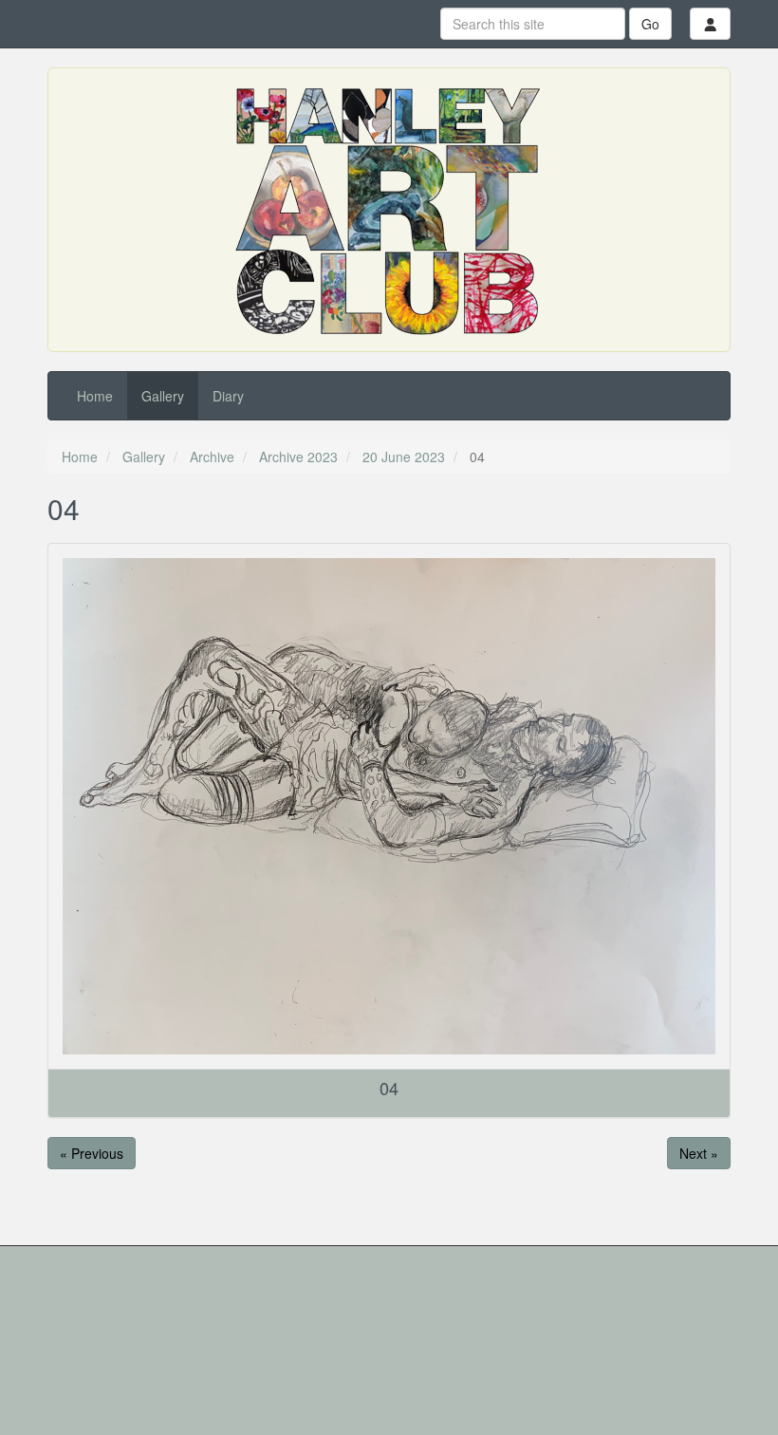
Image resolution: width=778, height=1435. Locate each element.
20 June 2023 (403, 456)
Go (650, 23)
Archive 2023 (298, 456)
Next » (698, 1153)
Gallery (162, 395)
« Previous (91, 1153)
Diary (228, 395)
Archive (212, 456)
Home (95, 395)
